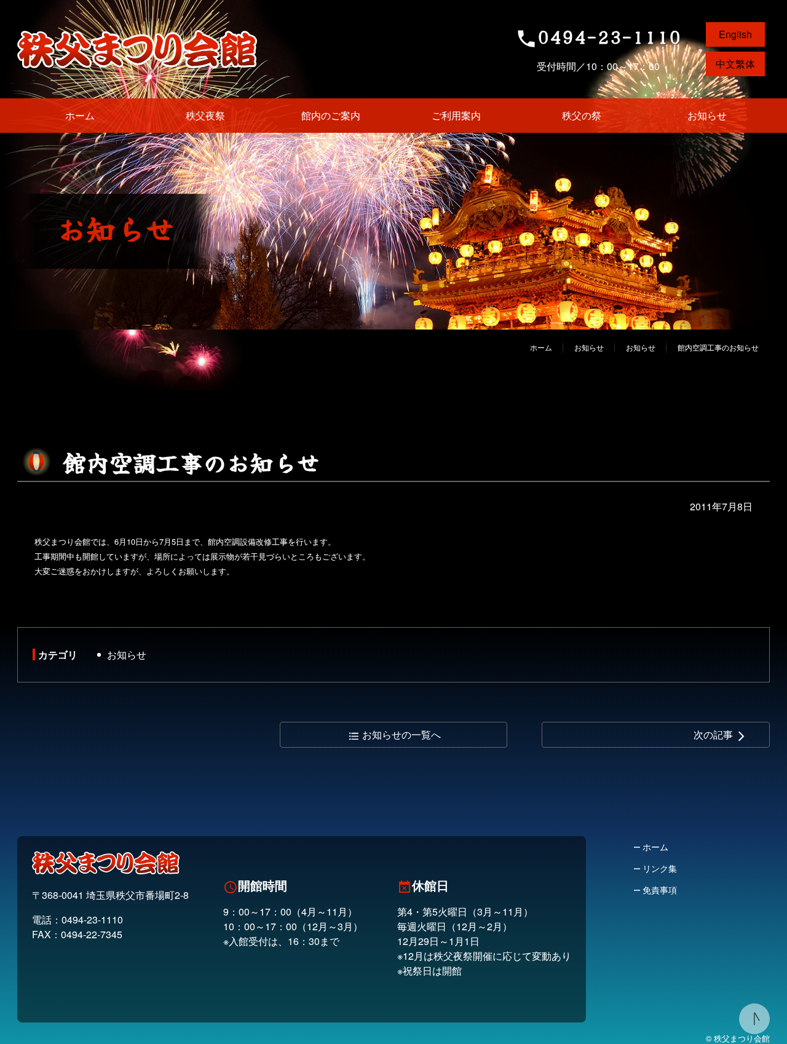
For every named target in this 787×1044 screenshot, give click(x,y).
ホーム (541, 347)
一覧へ (394, 734)
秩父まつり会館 (137, 49)
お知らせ (126, 654)
